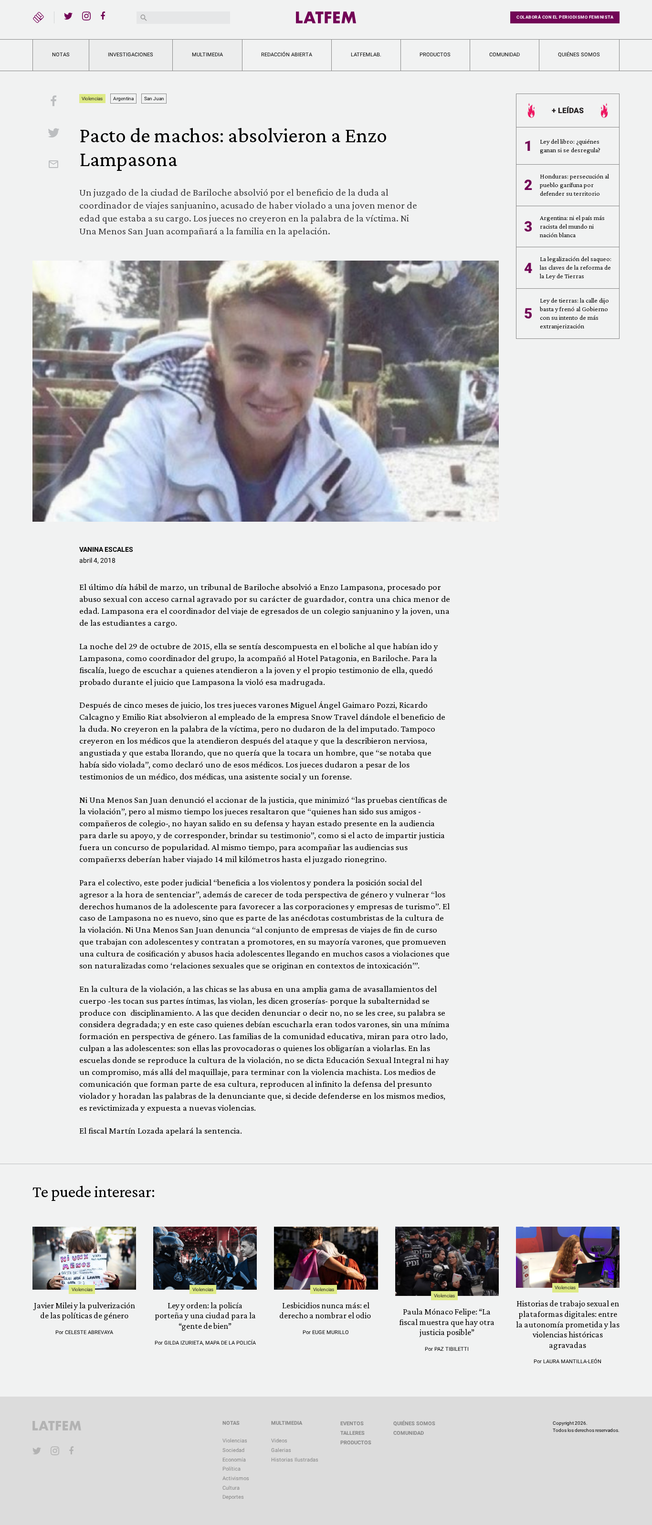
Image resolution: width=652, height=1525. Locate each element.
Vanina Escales (106, 549)
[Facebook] (104, 15)
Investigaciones (130, 55)
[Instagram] (86, 15)
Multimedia (207, 55)
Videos (279, 1441)
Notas (61, 55)
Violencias (92, 98)
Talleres (352, 1433)
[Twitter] (68, 15)
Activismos (235, 1478)
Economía (234, 1460)
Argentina (123, 98)
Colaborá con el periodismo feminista (564, 17)
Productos (435, 55)
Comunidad (504, 55)
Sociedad (233, 1450)
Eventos (352, 1423)
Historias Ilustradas (294, 1460)
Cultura (231, 1488)
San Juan (154, 98)
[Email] (53, 165)
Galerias (281, 1450)
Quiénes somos (579, 55)
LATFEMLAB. (366, 55)
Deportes (233, 1497)
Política (231, 1469)
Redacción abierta (286, 55)
